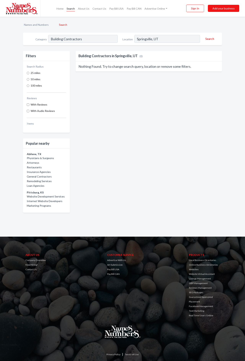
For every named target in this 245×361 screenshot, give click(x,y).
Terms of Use (132, 354)
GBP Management (198, 283)
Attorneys (33, 162)
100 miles (36, 85)
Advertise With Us (116, 260)
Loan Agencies (35, 185)
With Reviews (39, 104)
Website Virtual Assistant (202, 274)
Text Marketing (196, 310)
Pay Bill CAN (134, 8)
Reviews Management (200, 287)
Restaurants (34, 167)
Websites (194, 269)
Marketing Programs (39, 205)
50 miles (35, 79)
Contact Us (99, 8)
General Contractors (39, 176)
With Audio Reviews (43, 110)
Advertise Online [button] (155, 8)
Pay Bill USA (116, 8)
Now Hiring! (31, 264)
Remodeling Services (39, 181)
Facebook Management (201, 306)
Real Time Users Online (201, 315)
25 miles (35, 72)
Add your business (223, 8)
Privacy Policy (113, 354)
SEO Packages (196, 292)
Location (127, 39)
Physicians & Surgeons (40, 158)
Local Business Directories (202, 260)
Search (71, 8)
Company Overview (35, 260)
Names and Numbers (36, 24)
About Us (83, 8)
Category (41, 39)
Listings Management (200, 278)
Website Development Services (46, 196)
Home (60, 8)
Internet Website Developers (44, 201)
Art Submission (115, 264)
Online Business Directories (203, 264)
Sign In (195, 8)
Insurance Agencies (39, 171)
